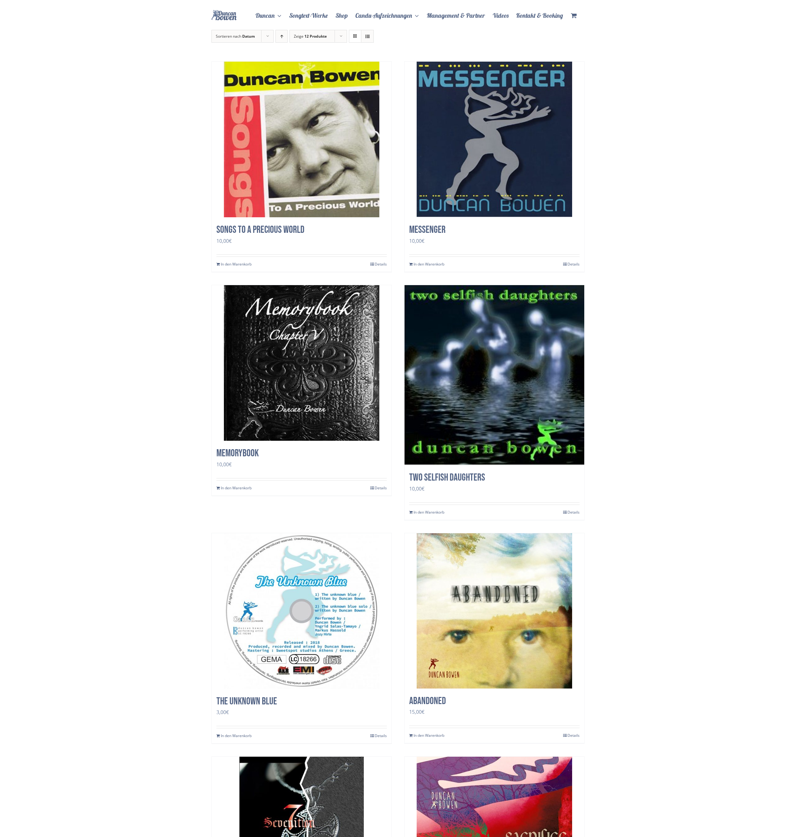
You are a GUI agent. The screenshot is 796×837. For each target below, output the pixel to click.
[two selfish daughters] (494, 375)
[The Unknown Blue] (301, 611)
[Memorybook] (301, 363)
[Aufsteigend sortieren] (281, 36)
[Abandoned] (494, 611)
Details (381, 264)
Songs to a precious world (260, 230)
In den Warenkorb (236, 264)
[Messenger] (494, 139)
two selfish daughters (447, 478)
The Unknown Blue (246, 701)
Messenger (427, 230)
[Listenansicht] (367, 36)
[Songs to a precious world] (301, 139)
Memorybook (237, 453)
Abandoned (427, 701)
